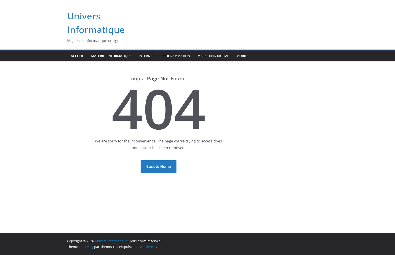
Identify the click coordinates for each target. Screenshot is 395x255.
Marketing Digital (213, 56)
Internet (146, 56)
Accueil (77, 56)
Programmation (175, 56)
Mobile (242, 56)
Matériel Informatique (111, 56)
